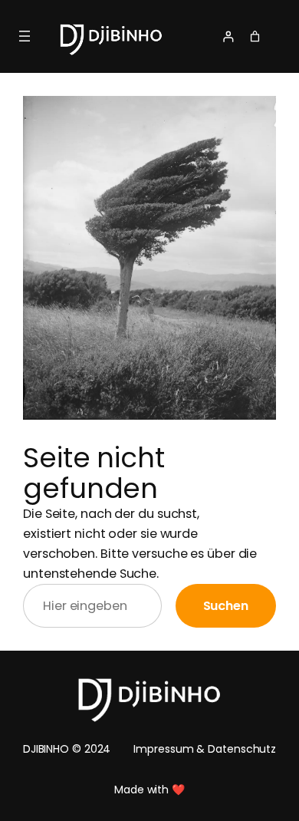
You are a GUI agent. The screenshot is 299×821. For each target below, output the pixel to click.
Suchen (225, 606)
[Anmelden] (215, 36)
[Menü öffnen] (24, 36)
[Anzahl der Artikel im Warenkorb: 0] (255, 36)
